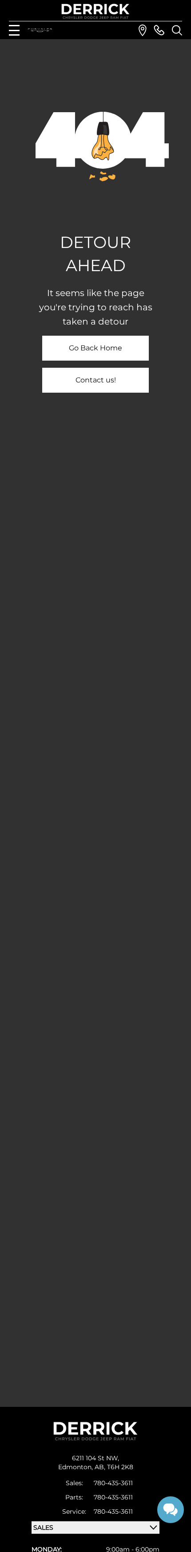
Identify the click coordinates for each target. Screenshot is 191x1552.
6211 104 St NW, (95, 1458)
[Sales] (159, 30)
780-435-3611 (113, 1483)
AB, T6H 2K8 (114, 1467)
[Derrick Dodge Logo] (95, 11)
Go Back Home (95, 348)
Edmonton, (76, 1467)
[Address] (143, 30)
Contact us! (96, 380)
